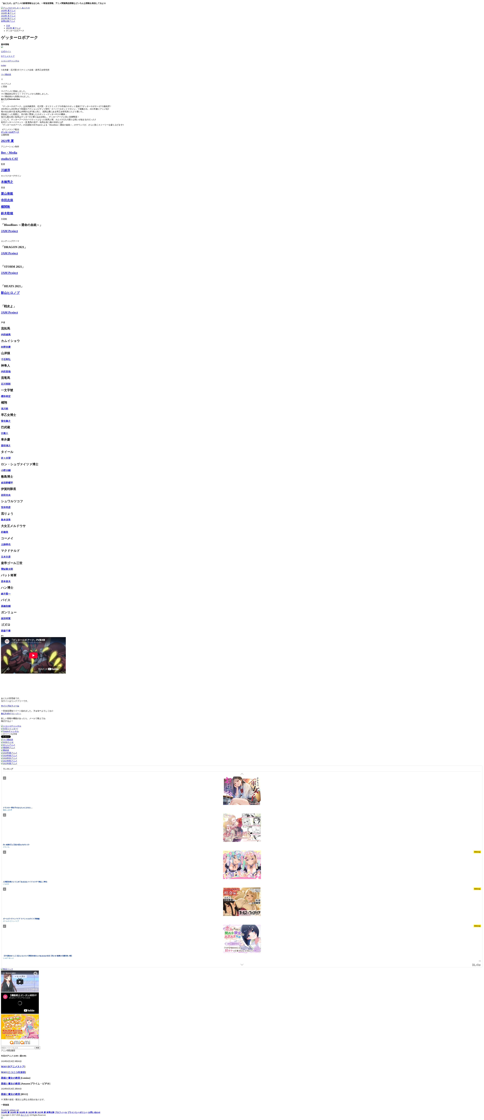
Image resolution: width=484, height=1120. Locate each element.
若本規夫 (6, 581)
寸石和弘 (6, 359)
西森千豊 (6, 630)
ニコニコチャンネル (10, 61)
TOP (8, 26)
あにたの (25, 1115)
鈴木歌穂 (7, 213)
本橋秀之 (7, 181)
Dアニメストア (8, 56)
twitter (3, 65)
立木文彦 (6, 556)
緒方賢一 (6, 593)
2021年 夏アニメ (13, 28)
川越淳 (5, 170)
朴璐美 (4, 532)
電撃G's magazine (9, 810)
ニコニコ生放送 (16, 1072)
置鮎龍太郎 (7, 569)
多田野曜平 (7, 482)
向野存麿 (6, 347)
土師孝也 (6, 544)
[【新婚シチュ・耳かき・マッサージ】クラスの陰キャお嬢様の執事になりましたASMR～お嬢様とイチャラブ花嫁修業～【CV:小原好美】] (242, 791)
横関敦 (5, 206)
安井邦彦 (6, 507)
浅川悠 (4, 408)
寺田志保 (7, 200)
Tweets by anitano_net (10, 1110)
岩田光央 (6, 495)
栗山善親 (7, 193)
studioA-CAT (9, 158)
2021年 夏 (7, 140)
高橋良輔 (6, 606)
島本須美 (6, 519)
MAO (4, 1066)
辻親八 (4, 433)
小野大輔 (6, 470)
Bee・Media (9, 152)
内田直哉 (6, 371)
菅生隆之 (6, 421)
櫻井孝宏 (6, 396)
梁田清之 (6, 445)
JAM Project (9, 231)
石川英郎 (6, 384)
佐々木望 (6, 458)
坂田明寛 (6, 618)
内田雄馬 (6, 334)
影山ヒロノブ (10, 292)
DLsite (476, 965)
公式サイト (6, 51)
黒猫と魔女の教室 (11, 1078)
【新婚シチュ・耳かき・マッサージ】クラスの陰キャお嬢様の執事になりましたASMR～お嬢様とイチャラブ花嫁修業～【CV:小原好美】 (53, 807)
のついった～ (11, 713)
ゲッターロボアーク (10, 132)
